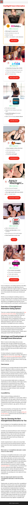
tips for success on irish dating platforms (13, 356)
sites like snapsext (5, 465)
